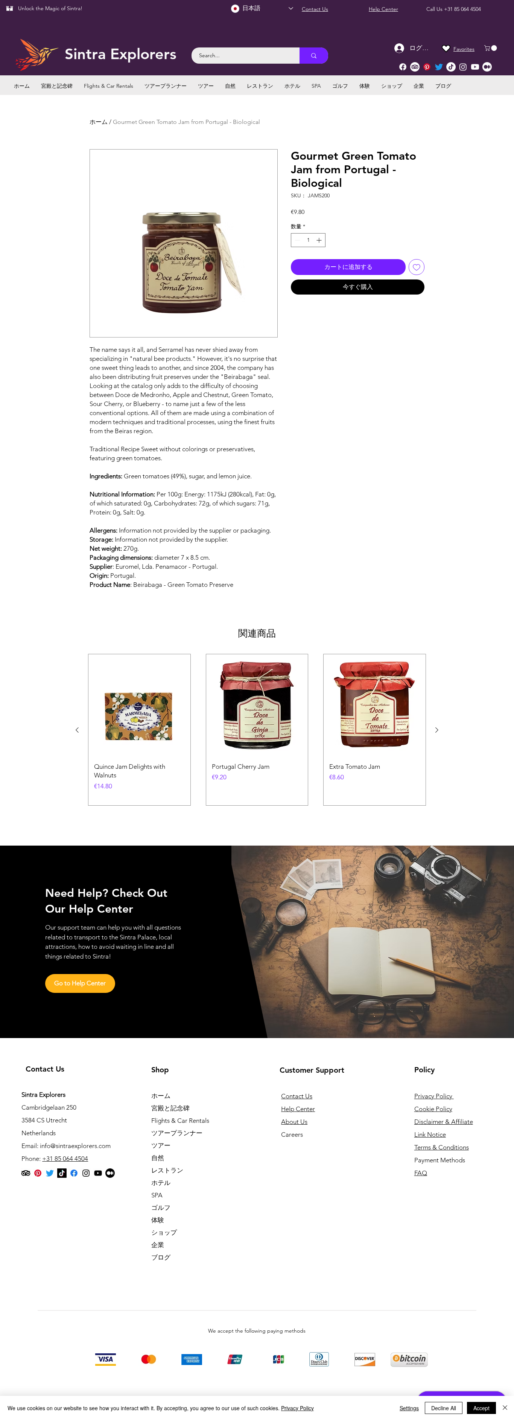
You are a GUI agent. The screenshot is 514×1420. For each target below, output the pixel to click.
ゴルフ (160, 1207)
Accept (481, 1408)
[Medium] (487, 67)
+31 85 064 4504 (462, 9)
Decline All (443, 1408)
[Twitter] (439, 67)
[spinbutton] (308, 240)
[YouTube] (98, 1173)
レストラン (167, 1170)
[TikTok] (451, 67)
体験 (157, 1220)
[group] (257, 730)
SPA (157, 1195)
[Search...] (314, 55)
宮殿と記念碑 (170, 1108)
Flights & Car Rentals (180, 1120)
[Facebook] (403, 67)
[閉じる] (504, 1408)
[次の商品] (436, 729)
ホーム (99, 121)
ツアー (160, 1145)
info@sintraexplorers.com (75, 1146)
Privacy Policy (297, 1408)
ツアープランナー (176, 1133)
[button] (491, 48)
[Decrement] (296, 240)
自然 (157, 1158)
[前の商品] (77, 729)
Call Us (435, 9)
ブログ (160, 1257)
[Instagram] (463, 67)
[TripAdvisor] (415, 67)
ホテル (160, 1182)
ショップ (164, 1232)
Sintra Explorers (120, 54)
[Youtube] (475, 67)
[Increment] (319, 240)
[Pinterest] (427, 67)
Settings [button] (409, 1408)
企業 (157, 1245)
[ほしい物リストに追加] (416, 267)
